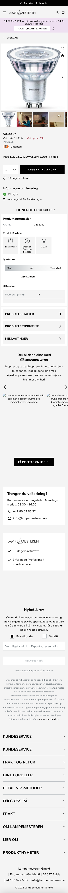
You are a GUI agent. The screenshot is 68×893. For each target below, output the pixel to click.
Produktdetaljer (19, 314)
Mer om (10, 839)
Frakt (9, 813)
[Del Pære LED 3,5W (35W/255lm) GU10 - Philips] (62, 55)
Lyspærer (12, 37)
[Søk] (57, 12)
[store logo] (24, 12)
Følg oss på (15, 800)
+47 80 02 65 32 (24, 511)
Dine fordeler (18, 775)
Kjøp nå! (38, 23)
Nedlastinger (16, 338)
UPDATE (32, 28)
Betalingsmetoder (22, 787)
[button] (8, 119)
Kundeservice (17, 736)
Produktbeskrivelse (22, 326)
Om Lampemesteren (23, 826)
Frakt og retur (19, 762)
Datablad (16, 146)
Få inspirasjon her (31, 462)
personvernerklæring (47, 718)
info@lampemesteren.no (30, 518)
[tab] (34, 736)
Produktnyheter (21, 852)
